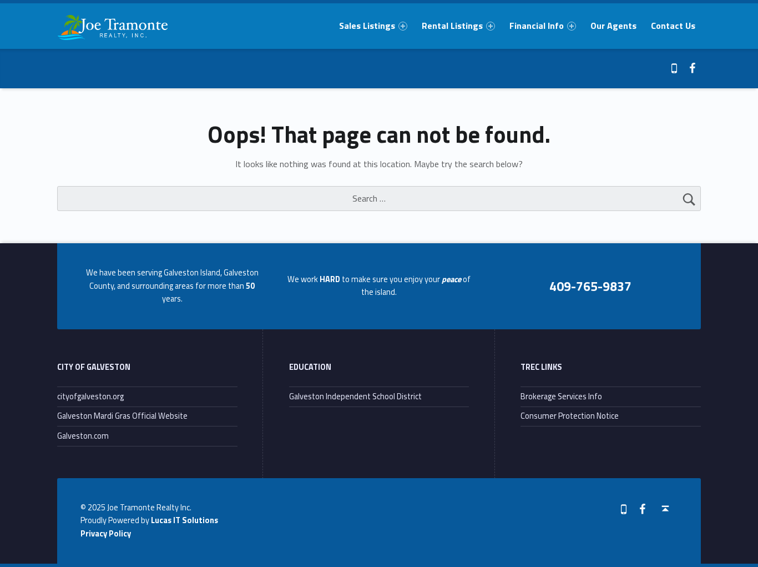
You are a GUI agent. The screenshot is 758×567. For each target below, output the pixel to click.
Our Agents (613, 25)
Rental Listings (452, 25)
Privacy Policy (105, 534)
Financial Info (536, 25)
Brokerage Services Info (561, 396)
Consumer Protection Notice (570, 416)
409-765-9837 (590, 286)
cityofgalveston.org (90, 396)
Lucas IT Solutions (184, 520)
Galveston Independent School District (355, 396)
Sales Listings (367, 25)
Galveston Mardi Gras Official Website (122, 416)
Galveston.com (83, 436)
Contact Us (673, 25)
